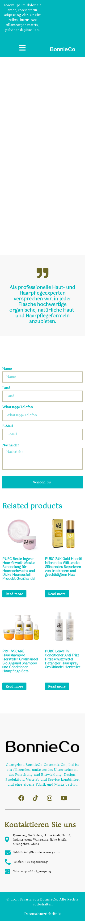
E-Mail (7, 426)
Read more (14, 594)
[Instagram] (50, 798)
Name (7, 369)
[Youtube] (64, 798)
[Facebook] (21, 798)
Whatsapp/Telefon (17, 407)
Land (6, 388)
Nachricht (10, 445)
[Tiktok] (35, 798)
